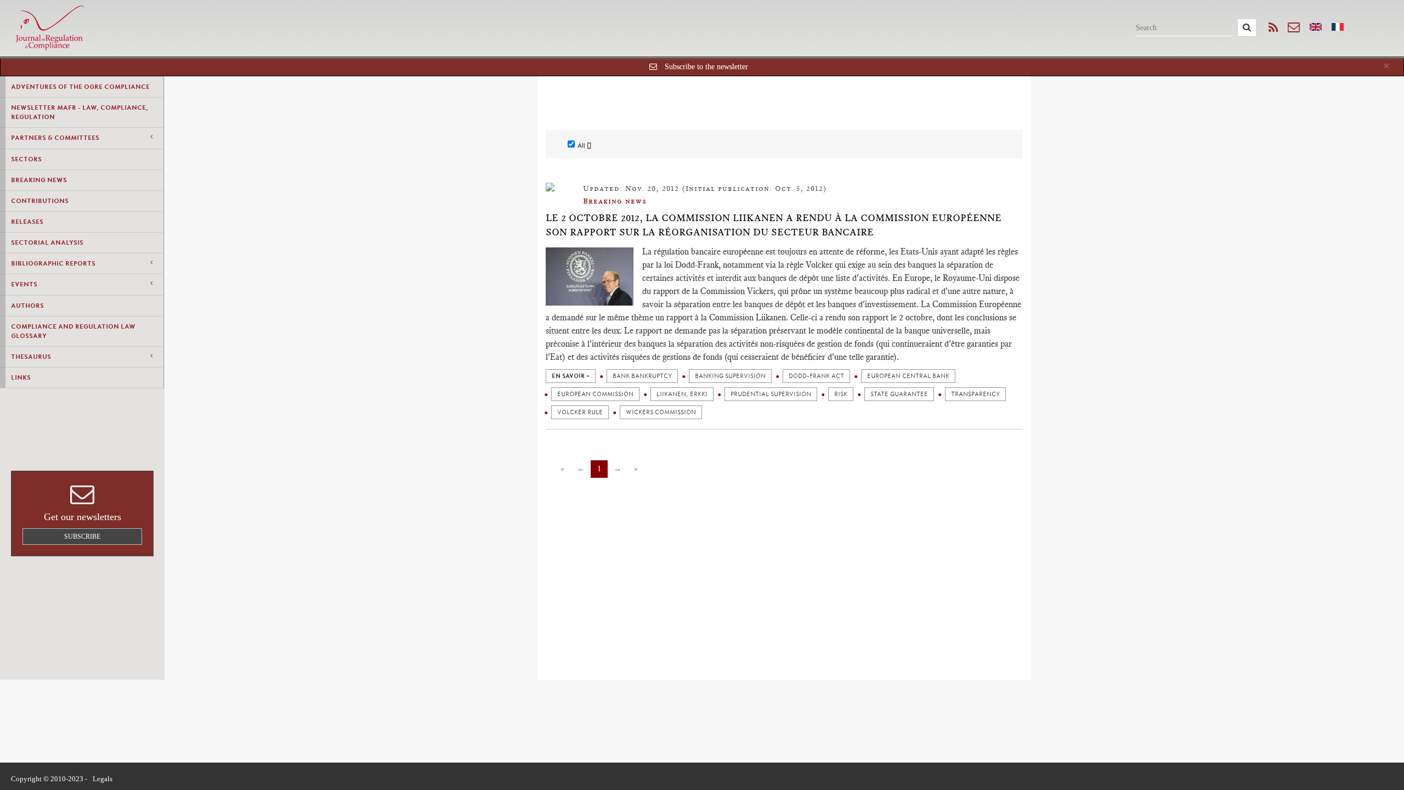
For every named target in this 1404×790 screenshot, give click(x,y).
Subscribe (82, 536)
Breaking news (39, 180)
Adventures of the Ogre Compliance (80, 87)
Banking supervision (730, 376)
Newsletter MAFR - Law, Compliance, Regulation (79, 112)
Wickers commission (661, 412)
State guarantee (899, 394)
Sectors (26, 159)
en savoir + (571, 376)
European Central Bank (908, 376)
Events (24, 284)
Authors (27, 305)
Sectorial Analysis (47, 242)
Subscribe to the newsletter (706, 67)
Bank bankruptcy (642, 376)
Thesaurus (31, 356)
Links (21, 377)
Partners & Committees (55, 138)
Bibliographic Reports (53, 263)
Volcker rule (580, 412)
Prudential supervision (771, 394)
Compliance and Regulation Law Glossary (73, 331)
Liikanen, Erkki (681, 394)
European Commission (595, 394)
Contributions (40, 201)
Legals (102, 779)
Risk (840, 394)
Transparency (975, 394)
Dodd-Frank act (816, 376)
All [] (584, 145)
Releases (27, 221)
